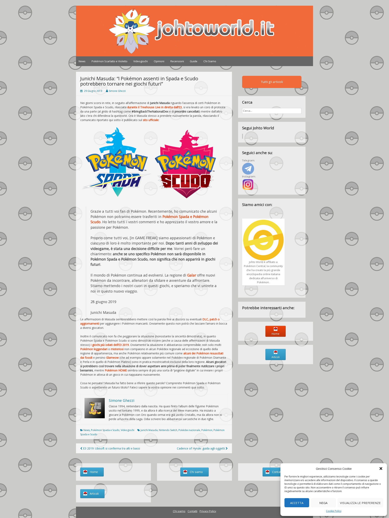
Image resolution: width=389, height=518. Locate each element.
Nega (323, 503)
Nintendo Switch (168, 430)
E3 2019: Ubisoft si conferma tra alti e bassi (111, 448)
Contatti (192, 511)
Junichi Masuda (149, 430)
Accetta (296, 503)
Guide (193, 61)
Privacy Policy (208, 511)
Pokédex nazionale (189, 430)
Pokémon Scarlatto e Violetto (109, 61)
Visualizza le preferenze (360, 503)
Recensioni (177, 61)
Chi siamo (179, 511)
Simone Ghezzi (117, 91)
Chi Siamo (209, 61)
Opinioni (159, 61)
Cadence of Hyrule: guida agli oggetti (201, 448)
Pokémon (206, 430)
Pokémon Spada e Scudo (105, 430)
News (82, 61)
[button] (381, 469)
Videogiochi (140, 61)
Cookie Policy (333, 511)
